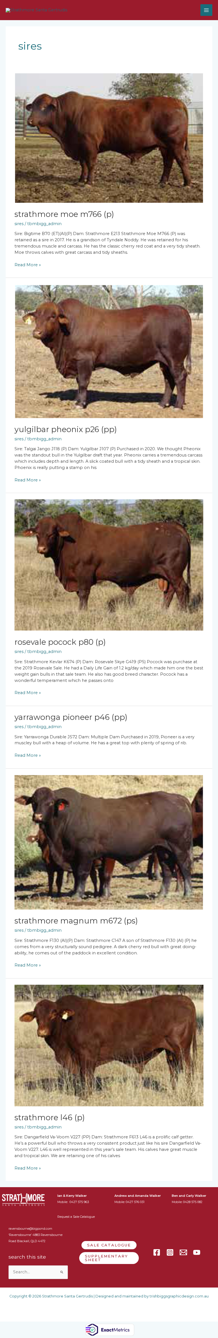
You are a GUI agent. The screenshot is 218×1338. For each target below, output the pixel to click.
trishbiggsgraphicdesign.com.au (179, 1296)
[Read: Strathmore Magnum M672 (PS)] (109, 841)
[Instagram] (170, 1252)
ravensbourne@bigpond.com (30, 1229)
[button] (109, 1245)
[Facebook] (156, 1252)
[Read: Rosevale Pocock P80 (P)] (109, 564)
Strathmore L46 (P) (49, 1117)
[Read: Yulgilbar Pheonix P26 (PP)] (109, 350)
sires (19, 223)
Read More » (27, 264)
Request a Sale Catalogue (76, 1217)
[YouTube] (196, 1252)
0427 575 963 (79, 1202)
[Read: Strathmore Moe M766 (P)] (109, 137)
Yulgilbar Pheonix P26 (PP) (65, 429)
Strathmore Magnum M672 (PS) (76, 920)
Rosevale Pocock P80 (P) (60, 642)
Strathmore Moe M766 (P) (64, 214)
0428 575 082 (192, 1202)
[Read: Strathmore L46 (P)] (109, 1045)
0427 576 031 (135, 1202)
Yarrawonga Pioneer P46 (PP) (70, 717)
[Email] (183, 1252)
